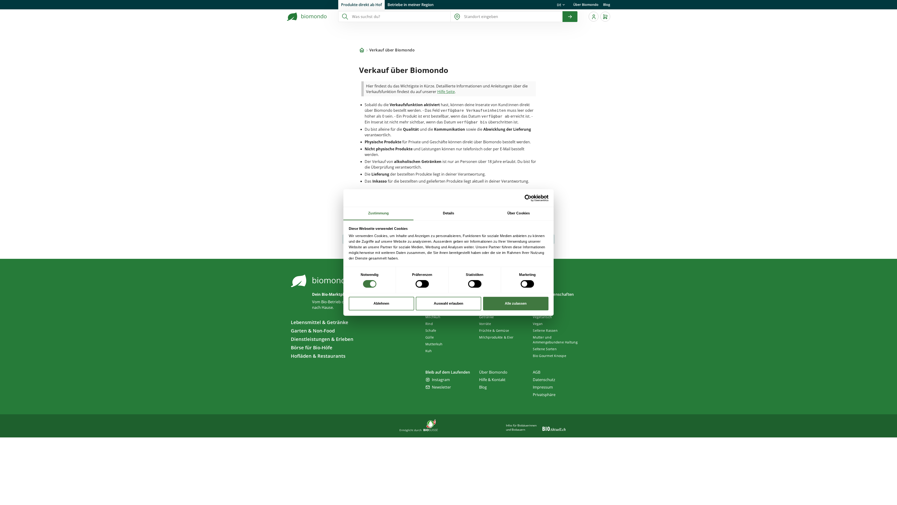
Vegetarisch (542, 317)
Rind (429, 323)
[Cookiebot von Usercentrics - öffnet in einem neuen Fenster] (528, 198)
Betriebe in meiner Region (411, 4)
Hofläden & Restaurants (318, 356)
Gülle (429, 337)
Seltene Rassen (545, 330)
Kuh (428, 351)
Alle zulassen (516, 303)
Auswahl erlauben (448, 303)
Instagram (441, 379)
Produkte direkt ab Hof (361, 4)
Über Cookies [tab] (518, 213)
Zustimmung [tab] (378, 213)
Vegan (538, 323)
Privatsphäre (544, 394)
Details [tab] (448, 213)
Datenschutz (544, 379)
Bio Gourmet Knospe (549, 356)
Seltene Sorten (545, 349)
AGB (536, 372)
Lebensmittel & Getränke (319, 322)
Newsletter (441, 387)
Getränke (486, 317)
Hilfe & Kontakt (492, 379)
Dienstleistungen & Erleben (322, 339)
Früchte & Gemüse (494, 330)
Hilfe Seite (446, 91)
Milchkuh (432, 317)
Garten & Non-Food (313, 331)
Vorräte (485, 323)
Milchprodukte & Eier (496, 337)
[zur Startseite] (307, 16)
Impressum (543, 387)
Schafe (430, 330)
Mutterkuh (433, 344)
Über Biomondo (585, 4)
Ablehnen (381, 303)
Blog (606, 4)
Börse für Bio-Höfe (311, 347)
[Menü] (593, 17)
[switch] (422, 284)
